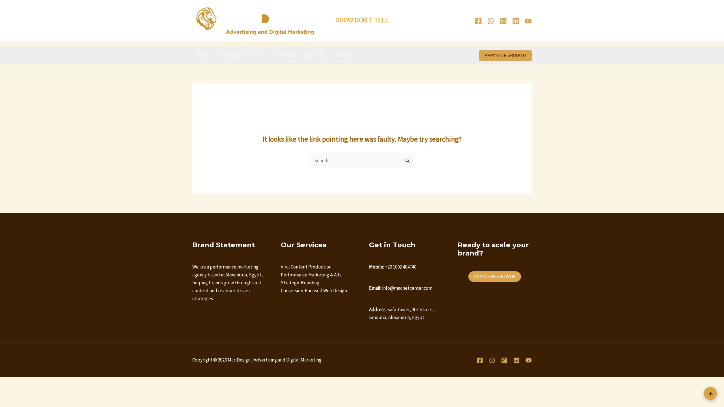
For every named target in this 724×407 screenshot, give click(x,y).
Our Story (315, 55)
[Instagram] (503, 21)
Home (203, 55)
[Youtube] (528, 21)
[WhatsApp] (490, 21)
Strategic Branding (300, 283)
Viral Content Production (306, 267)
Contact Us (345, 55)
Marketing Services (238, 55)
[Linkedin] (515, 21)
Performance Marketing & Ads (311, 275)
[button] (261, 55)
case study (284, 55)
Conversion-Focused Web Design (314, 290)
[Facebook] (478, 21)
